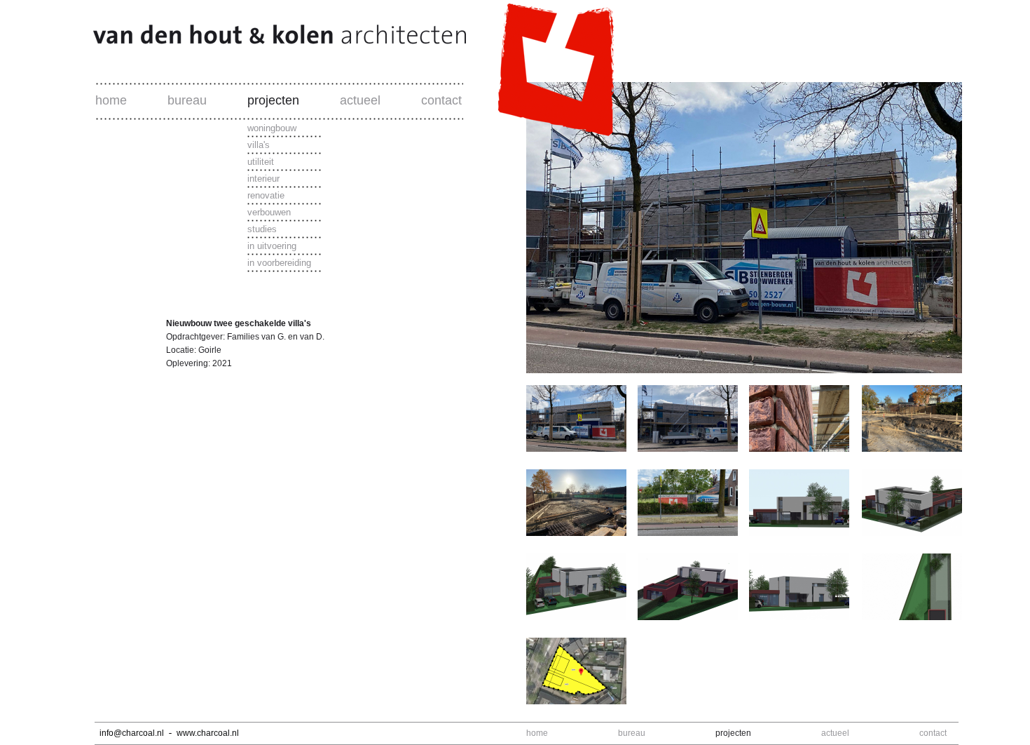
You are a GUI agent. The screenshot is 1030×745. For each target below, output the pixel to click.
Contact (441, 100)
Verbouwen (269, 212)
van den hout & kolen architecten (350, 41)
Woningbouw (271, 128)
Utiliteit (260, 161)
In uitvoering (271, 246)
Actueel (360, 100)
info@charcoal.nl (131, 733)
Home (111, 100)
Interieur (263, 178)
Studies (262, 229)
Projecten (273, 100)
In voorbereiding (279, 262)
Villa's (258, 145)
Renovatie (265, 195)
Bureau (187, 100)
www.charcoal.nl (208, 733)
